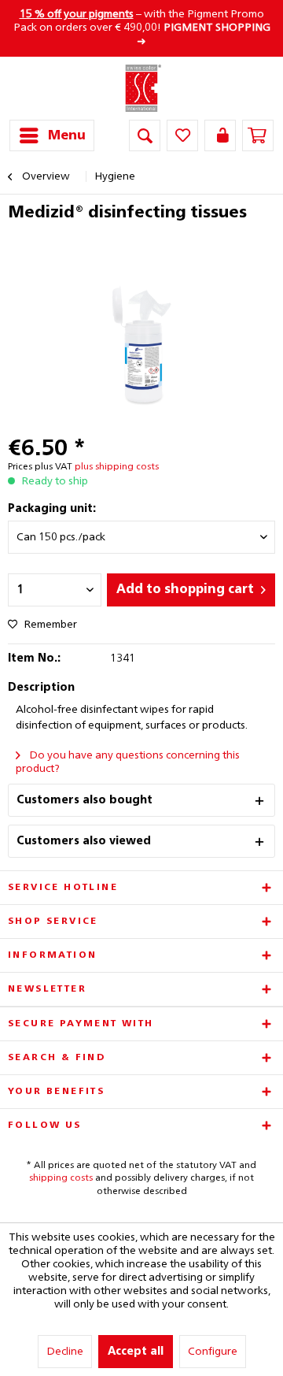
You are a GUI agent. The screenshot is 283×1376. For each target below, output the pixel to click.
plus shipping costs (117, 467)
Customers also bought (85, 800)
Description (41, 687)
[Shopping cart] (258, 135)
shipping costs (61, 1178)
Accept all (136, 1351)
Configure (212, 1351)
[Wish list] (182, 135)
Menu (67, 136)
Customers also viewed (84, 841)
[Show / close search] (144, 135)
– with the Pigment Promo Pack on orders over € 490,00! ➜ (141, 28)
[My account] (220, 135)
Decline (64, 1351)
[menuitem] (51, 135)
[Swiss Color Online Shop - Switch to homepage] (142, 88)
